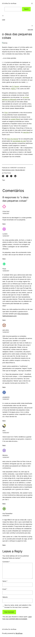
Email (4, 589)
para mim (30, 29)
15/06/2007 (5, 332)
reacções (26, 132)
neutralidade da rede (19, 141)
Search (26, 9)
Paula (4, 269)
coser (3, 19)
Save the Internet (12, 139)
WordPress (19, 633)
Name (4, 581)
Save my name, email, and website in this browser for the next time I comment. (18, 606)
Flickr (6, 112)
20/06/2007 (5, 515)
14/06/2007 (5, 213)
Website (5, 597)
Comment (6, 561)
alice (3, 430)
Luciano (4, 234)
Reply (4, 224)
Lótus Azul (5, 211)
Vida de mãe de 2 (20, 170)
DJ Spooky (15, 86)
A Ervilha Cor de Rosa (9, 3)
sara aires (5, 330)
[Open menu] (32, 3)
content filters (15, 119)
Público (13, 88)
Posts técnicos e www (8, 170)
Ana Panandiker (7, 513)
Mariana (5, 455)
